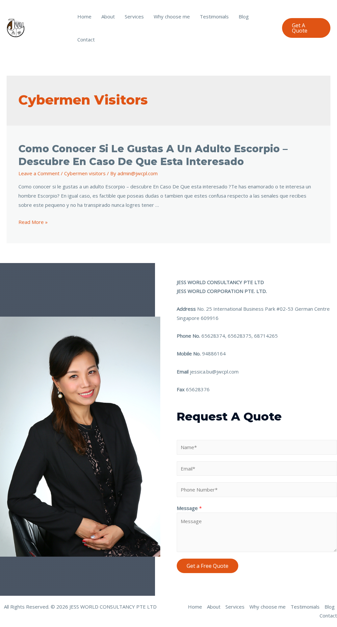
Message (189, 508)
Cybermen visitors (85, 173)
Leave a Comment (39, 173)
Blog (244, 16)
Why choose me (172, 16)
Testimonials (214, 16)
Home (84, 16)
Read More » (33, 222)
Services (134, 16)
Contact (86, 39)
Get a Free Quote (207, 565)
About (108, 16)
